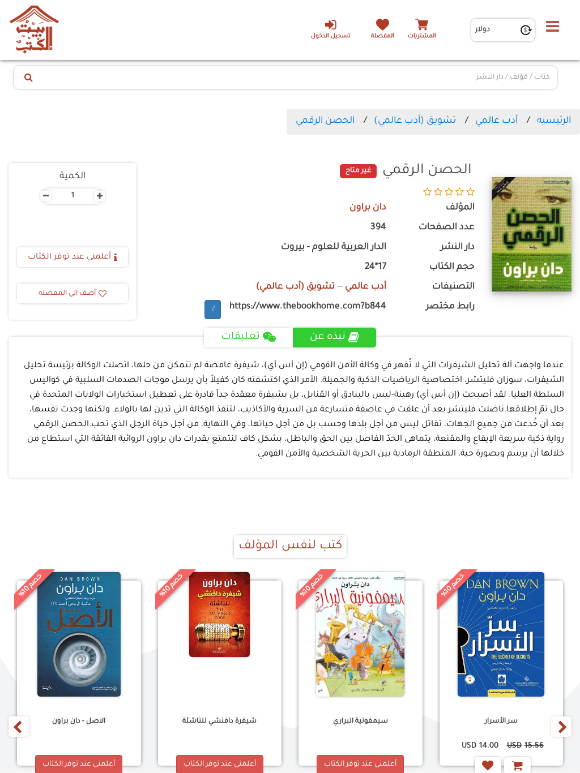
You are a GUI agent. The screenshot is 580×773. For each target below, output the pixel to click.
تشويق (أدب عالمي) (415, 121)
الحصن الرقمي (325, 121)
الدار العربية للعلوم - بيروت (333, 247)
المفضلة (382, 36)
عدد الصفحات (447, 228)
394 (378, 228)
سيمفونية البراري (360, 721)
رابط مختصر (450, 307)
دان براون (367, 208)
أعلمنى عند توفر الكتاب (69, 257)
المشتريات (422, 36)
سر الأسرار (501, 721)
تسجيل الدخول (330, 36)
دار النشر (458, 247)
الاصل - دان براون (78, 721)
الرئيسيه (554, 121)
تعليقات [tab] (240, 337)
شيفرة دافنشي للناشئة (219, 721)
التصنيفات (453, 287)
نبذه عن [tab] (328, 337)
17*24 (375, 267)
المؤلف (460, 208)
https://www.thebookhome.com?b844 (307, 307)
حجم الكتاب (452, 267)
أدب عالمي (496, 121)
